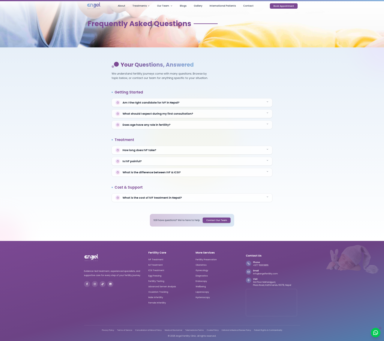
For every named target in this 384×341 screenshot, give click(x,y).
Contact (248, 6)
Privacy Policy (108, 330)
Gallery (198, 6)
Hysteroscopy (203, 297)
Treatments (139, 6)
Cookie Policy (213, 330)
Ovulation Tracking (158, 291)
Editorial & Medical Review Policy (236, 330)
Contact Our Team (216, 220)
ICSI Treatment (156, 270)
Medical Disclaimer (173, 330)
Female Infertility (157, 302)
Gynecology (202, 270)
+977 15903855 (260, 265)
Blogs (183, 6)
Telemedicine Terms (194, 330)
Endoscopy (201, 281)
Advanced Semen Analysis (162, 286)
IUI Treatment (155, 264)
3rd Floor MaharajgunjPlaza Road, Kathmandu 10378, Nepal (272, 284)
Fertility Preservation (206, 259)
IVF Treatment (155, 259)
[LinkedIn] (110, 284)
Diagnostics (202, 275)
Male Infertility (155, 297)
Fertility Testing (156, 281)
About (121, 6)
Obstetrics (201, 264)
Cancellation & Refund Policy (148, 330)
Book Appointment (283, 6)
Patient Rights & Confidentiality (268, 330)
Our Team (163, 6)
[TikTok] (103, 284)
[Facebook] (87, 284)
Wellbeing (201, 286)
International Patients (223, 6)
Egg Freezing (154, 275)
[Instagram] (95, 284)
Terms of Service (124, 330)
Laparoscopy (202, 291)
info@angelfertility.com (265, 273)
